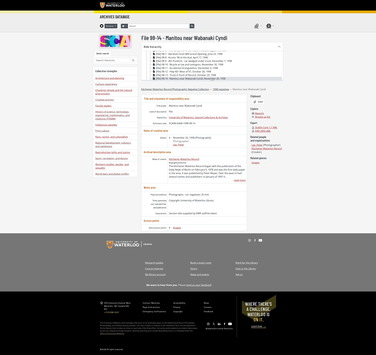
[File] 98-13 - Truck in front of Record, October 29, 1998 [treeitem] (186, 75)
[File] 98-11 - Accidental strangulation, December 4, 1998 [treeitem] (187, 68)
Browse (110, 26)
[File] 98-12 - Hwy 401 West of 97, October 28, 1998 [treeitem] (183, 71)
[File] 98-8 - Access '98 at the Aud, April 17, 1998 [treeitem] (182, 57)
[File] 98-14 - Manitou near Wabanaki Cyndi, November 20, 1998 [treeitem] (190, 78)
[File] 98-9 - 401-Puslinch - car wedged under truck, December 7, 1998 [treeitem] (194, 61)
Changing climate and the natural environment (113, 92)
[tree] (212, 65)
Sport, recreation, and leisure (111, 158)
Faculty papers (103, 105)
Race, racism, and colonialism (111, 136)
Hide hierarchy (152, 46)
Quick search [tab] (102, 53)
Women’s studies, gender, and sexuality (112, 166)
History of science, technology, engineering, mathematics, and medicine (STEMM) (112, 115)
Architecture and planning (109, 78)
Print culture (102, 130)
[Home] (101, 26)
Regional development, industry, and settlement (113, 144)
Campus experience (106, 84)
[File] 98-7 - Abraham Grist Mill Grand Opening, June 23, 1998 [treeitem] (189, 54)
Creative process (104, 99)
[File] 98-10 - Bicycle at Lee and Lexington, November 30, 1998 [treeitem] (189, 64)
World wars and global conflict (112, 174)
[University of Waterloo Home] (112, 5)
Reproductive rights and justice (112, 152)
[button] (257, 25)
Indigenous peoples (106, 124)
